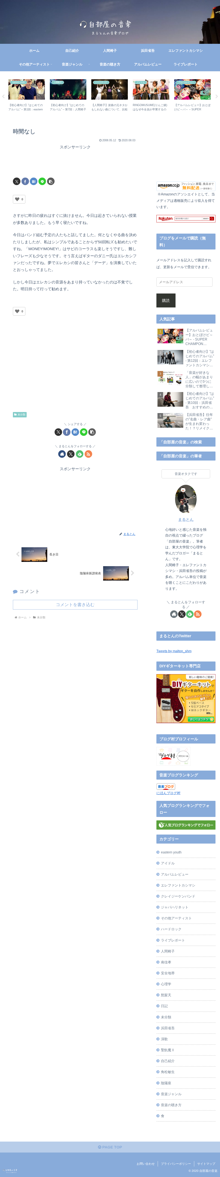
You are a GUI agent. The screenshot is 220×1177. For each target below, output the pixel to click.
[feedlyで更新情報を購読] (79, 454)
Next (217, 96)
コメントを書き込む (75, 604)
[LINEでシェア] (42, 181)
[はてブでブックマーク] (33, 181)
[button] (51, 181)
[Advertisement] (75, 161)
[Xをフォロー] (71, 454)
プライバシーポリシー (176, 1163)
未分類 (21, 414)
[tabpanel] (26, 96)
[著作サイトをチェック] (62, 454)
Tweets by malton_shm (173, 651)
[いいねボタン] (17, 199)
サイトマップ (206, 1163)
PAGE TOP (111, 1147)
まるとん (186, 519)
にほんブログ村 (168, 793)
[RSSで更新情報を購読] (88, 454)
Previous (3, 96)
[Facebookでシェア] (25, 181)
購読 (166, 300)
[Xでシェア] (16, 181)
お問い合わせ (146, 1163)
